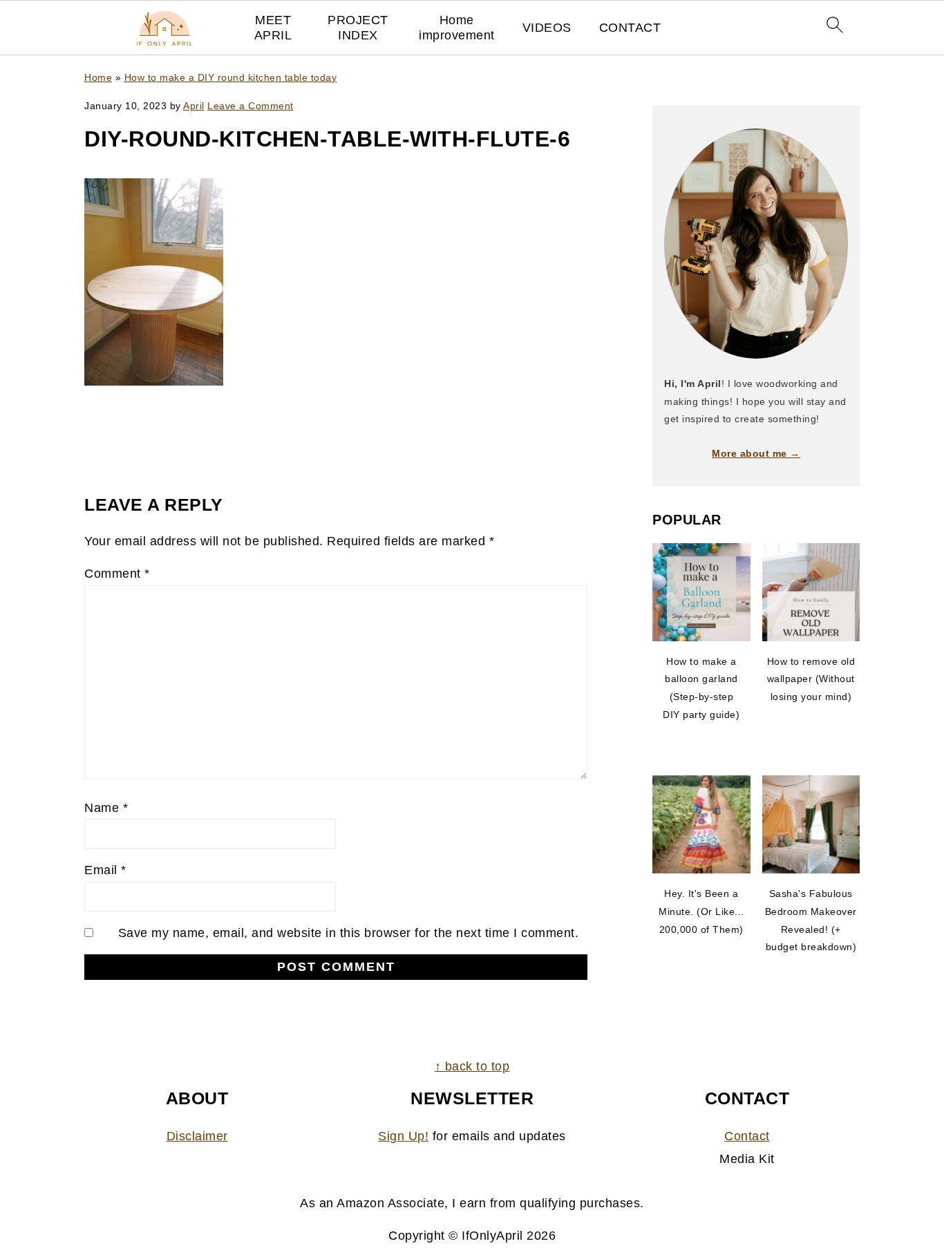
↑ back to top (472, 1066)
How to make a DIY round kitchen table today (230, 77)
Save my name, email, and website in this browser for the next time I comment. (348, 933)
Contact (747, 1136)
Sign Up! (403, 1136)
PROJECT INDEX (358, 27)
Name (106, 808)
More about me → (756, 453)
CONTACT (630, 28)
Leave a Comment (250, 105)
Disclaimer (197, 1136)
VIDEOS (547, 28)
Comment (117, 573)
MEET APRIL (273, 27)
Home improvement (457, 27)
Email (105, 870)
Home (98, 77)
